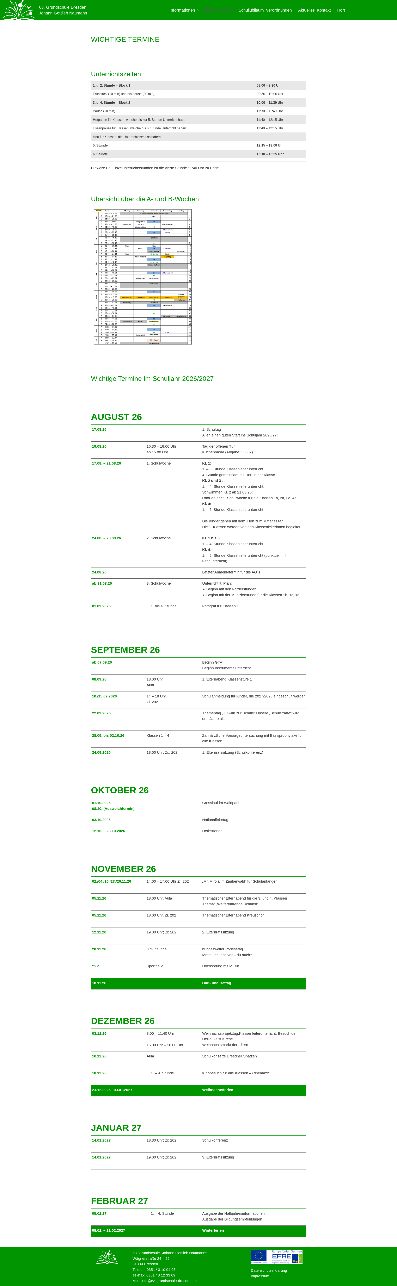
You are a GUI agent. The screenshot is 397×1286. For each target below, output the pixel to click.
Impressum (260, 1276)
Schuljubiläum (251, 10)
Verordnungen (279, 10)
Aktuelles (306, 10)
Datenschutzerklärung (269, 1270)
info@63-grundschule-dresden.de (169, 1281)
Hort (341, 10)
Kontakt (324, 10)
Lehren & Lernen (216, 10)
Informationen (182, 10)
